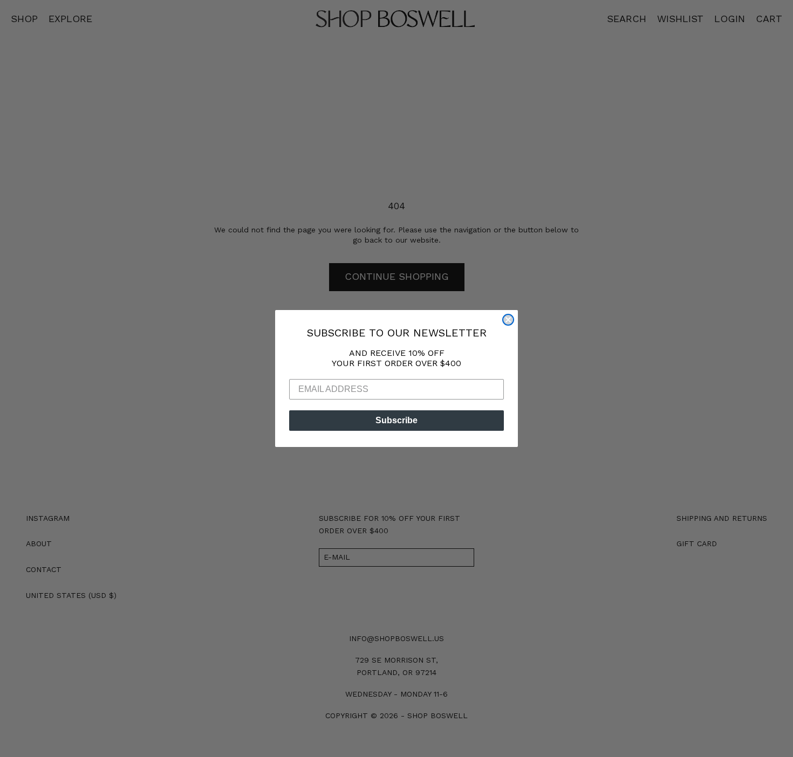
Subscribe (396, 420)
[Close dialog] (508, 319)
